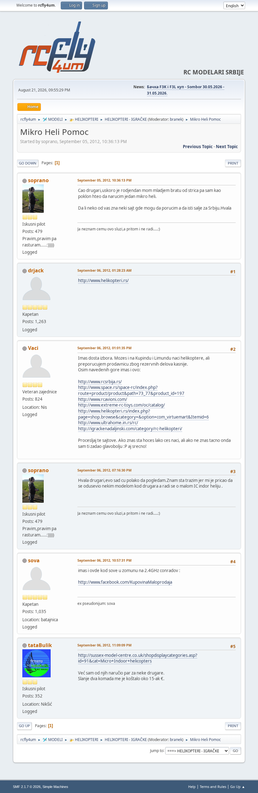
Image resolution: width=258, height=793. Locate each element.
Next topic (227, 146)
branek (176, 119)
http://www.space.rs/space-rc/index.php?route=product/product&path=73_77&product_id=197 (131, 390)
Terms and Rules (213, 786)
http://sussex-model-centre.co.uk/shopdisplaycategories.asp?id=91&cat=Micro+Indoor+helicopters (137, 658)
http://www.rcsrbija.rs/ (100, 382)
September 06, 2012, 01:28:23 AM (104, 270)
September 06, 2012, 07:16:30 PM (104, 470)
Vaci (33, 347)
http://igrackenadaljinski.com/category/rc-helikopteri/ (130, 428)
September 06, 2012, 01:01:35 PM (104, 347)
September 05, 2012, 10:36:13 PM (104, 180)
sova (34, 560)
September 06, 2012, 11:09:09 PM (104, 645)
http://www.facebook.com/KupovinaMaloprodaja (125, 582)
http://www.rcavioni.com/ (102, 399)
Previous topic (198, 146)
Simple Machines (55, 787)
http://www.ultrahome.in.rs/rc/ (108, 422)
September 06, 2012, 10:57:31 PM (104, 560)
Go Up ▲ (237, 786)
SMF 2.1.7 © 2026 (27, 787)
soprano (38, 180)
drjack (36, 270)
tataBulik (40, 645)
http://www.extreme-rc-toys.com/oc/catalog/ (121, 405)
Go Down (27, 163)
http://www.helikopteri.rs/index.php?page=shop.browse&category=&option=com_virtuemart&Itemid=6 (143, 414)
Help (192, 786)
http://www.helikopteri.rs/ (103, 280)
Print (233, 163)
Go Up (24, 725)
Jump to (156, 750)
